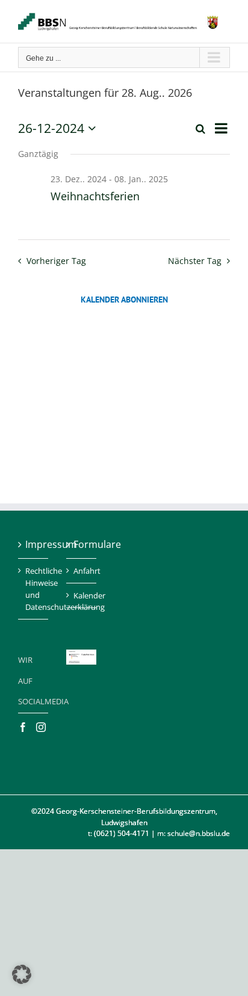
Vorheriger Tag (55, 260)
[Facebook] (23, 727)
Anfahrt (81, 570)
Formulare (81, 544)
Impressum (33, 544)
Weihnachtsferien (95, 196)
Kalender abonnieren (124, 300)
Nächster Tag (195, 260)
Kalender (81, 595)
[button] (21, 974)
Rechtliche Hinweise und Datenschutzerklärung (33, 588)
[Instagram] (41, 727)
